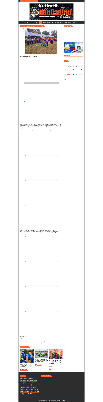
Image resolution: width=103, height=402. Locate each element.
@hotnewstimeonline (29, 28)
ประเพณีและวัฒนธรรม (23, 385)
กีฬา (21, 338)
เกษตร (35, 391)
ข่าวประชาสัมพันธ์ (25, 370)
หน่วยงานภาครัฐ (27, 389)
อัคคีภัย (32, 389)
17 (68, 72)
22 (81, 72)
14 (79, 71)
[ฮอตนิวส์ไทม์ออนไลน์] (21, 22)
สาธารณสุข (22, 389)
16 (65, 72)
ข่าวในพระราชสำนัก (30, 380)
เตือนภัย (38, 391)
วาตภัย (37, 385)
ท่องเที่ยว (21, 382)
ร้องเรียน (33, 385)
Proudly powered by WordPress (44, 400)
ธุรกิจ (25, 382)
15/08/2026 (23, 368)
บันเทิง (28, 382)
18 (70, 72)
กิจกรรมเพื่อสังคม (30, 378)
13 (76, 71)
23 (65, 74)
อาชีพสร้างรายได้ (23, 391)
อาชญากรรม (36, 389)
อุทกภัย (28, 391)
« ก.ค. (65, 79)
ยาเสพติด (29, 385)
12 (73, 71)
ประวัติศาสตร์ (32, 382)
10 (68, 71)
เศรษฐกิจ (21, 393)
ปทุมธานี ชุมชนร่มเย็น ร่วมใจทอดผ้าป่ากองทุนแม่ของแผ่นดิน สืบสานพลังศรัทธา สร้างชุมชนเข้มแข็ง (55, 1)
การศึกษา (21, 378)
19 (73, 72)
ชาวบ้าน (35, 380)
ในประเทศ (37, 393)
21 (79, 72)
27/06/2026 (51, 365)
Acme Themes (62, 400)
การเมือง (25, 378)
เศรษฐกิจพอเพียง (26, 393)
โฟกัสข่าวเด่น (32, 393)
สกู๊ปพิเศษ (34, 387)
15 (81, 71)
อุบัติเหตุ (31, 391)
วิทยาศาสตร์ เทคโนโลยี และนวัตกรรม (26, 387)
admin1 (27, 368)
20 (76, 72)
